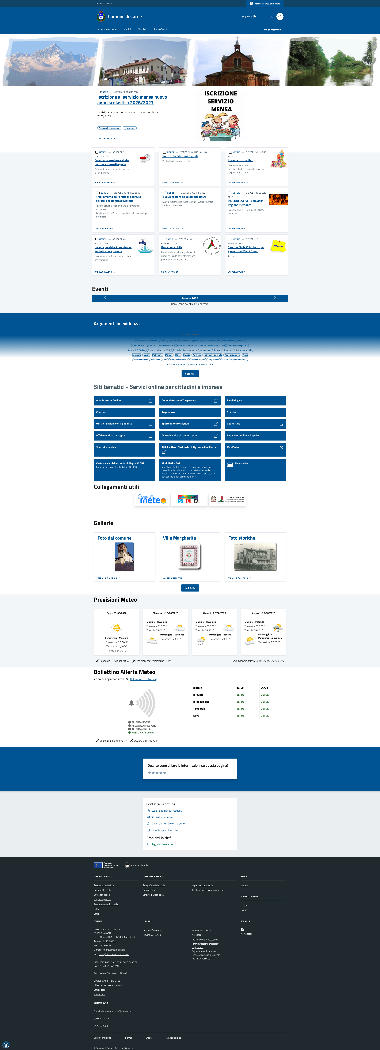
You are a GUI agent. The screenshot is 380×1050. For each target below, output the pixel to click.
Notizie (244, 885)
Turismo (191, 364)
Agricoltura (174, 340)
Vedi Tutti (190, 373)
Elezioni (141, 350)
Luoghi (244, 905)
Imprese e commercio (202, 885)
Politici (97, 909)
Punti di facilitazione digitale (180, 156)
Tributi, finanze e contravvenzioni (208, 890)
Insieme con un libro (240, 160)
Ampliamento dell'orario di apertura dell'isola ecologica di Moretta (118, 199)
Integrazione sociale (243, 350)
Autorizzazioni (149, 890)
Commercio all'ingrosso (142, 345)
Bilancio (239, 340)
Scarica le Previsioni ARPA (114, 661)
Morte (177, 355)
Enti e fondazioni (102, 894)
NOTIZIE (104, 92)
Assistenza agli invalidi (192, 340)
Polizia (245, 355)
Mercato (168, 355)
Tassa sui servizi (198, 359)
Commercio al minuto (165, 345)
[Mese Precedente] (105, 297)
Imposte (218, 350)
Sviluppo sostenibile (179, 359)
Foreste (151, 350)
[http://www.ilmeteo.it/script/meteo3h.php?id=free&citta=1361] (152, 499)
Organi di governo (102, 899)
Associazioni (228, 340)
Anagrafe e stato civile (154, 885)
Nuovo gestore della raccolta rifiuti (184, 197)
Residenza (155, 359)
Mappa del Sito (173, 1037)
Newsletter (246, 934)
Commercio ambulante (187, 345)
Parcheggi (197, 355)
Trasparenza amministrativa (234, 359)
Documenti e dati (102, 890)
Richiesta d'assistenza (202, 958)
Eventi (244, 910)
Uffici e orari (99, 990)
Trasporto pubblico (177, 364)
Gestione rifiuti (163, 350)
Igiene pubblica (190, 350)
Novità (127, 29)
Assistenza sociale (212, 340)
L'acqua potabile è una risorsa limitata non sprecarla (113, 249)
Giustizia (177, 350)
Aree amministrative (104, 885)
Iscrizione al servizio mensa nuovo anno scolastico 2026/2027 (132, 99)
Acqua (164, 340)
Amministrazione (107, 29)
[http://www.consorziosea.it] (189, 499)
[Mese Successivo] (275, 297)
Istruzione (136, 355)
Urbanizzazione (204, 364)
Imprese (228, 350)
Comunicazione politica (237, 345)
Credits (149, 1037)
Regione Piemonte (104, 3)
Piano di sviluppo (232, 355)
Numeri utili (99, 994)
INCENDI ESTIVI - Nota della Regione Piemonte (245, 203)
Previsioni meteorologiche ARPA (153, 661)
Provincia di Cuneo (152, 935)
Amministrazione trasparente (206, 943)
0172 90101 (109, 941)
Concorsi (132, 350)
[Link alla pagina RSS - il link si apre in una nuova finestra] (255, 16)
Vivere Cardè (160, 29)
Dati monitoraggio (102, 1037)
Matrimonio (157, 355)
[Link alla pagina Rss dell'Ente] (242, 929)
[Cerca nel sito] (279, 16)
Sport (164, 359)
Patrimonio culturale (213, 355)
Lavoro (147, 355)
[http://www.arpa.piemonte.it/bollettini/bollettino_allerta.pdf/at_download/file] (227, 499)
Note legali (197, 935)
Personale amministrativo (106, 904)
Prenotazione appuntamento (206, 955)
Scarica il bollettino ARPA (113, 741)
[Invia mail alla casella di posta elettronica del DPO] (117, 1011)
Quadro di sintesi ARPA (146, 741)
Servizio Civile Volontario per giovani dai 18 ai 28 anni (246, 249)
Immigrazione (206, 350)
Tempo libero (213, 359)
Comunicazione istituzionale (212, 345)
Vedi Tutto (190, 588)
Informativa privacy (201, 930)
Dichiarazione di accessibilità (205, 939)
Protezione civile (171, 247)
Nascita (186, 355)
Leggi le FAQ (198, 947)
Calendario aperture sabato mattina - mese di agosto (112, 162)
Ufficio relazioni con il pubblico (108, 985)
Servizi (142, 29)
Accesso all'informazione (148, 340)
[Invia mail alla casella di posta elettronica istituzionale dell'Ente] (113, 949)
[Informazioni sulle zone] (143, 679)
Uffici (96, 913)
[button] (6, 1045)
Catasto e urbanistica (153, 894)
